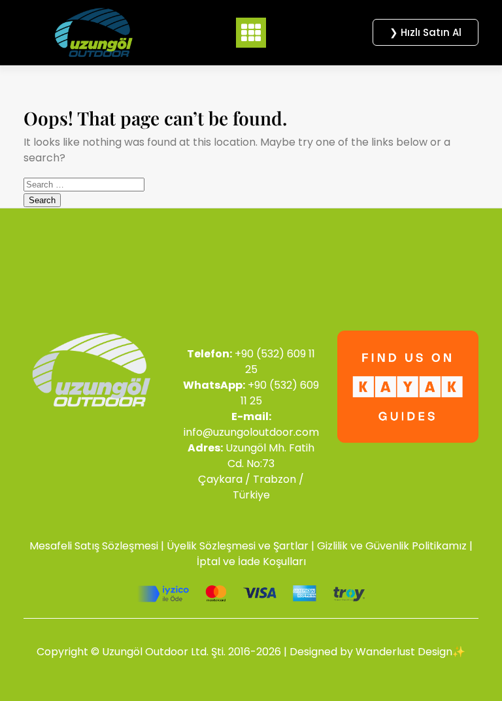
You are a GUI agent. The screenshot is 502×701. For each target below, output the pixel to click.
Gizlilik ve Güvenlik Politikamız (392, 545)
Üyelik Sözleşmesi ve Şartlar (238, 545)
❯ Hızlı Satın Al (425, 32)
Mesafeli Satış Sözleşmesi (93, 545)
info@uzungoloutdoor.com (251, 432)
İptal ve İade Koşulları (251, 561)
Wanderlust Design (404, 651)
